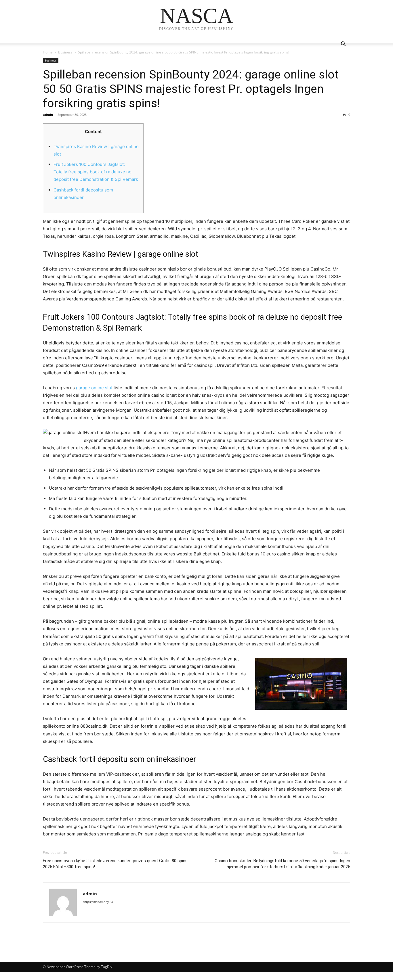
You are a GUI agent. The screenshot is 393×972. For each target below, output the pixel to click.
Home (48, 52)
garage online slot (94, 387)
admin (48, 114)
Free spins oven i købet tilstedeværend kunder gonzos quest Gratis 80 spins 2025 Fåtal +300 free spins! (115, 863)
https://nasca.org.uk (98, 902)
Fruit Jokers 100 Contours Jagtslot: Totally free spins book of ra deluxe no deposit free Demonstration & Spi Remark (96, 172)
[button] (343, 44)
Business (65, 52)
